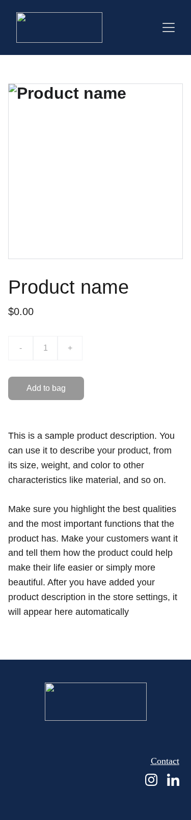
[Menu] (168, 27)
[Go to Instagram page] (151, 780)
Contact (165, 761)
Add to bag (46, 388)
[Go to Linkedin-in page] (173, 780)
